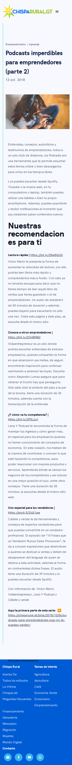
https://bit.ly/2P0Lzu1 (23, 419)
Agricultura (41, 674)
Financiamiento (13, 711)
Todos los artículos (15, 680)
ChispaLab (10, 692)
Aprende (34, 44)
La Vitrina (9, 686)
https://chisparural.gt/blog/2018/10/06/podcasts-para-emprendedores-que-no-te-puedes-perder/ (37, 620)
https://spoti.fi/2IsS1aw (24, 512)
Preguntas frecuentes (16, 699)
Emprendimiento (16, 44)
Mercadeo (9, 723)
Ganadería (9, 717)
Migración (9, 729)
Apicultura (41, 680)
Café (37, 686)
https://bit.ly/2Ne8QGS (46, 255)
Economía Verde (45, 692)
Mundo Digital (12, 742)
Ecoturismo (42, 699)
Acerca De (9, 674)
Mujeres (7, 736)
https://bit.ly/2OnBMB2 (24, 337)
